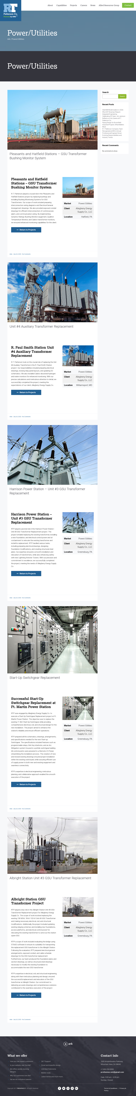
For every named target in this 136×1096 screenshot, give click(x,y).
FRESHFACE (21, 1088)
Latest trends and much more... (52, 1077)
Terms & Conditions (110, 1088)
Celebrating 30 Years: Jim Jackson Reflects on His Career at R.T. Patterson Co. (113, 118)
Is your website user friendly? (20, 1065)
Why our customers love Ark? (20, 1076)
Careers (83, 5)
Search (105, 92)
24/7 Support (46, 1061)
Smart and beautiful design (51, 1065)
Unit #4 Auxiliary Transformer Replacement (41, 326)
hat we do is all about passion (20, 1079)
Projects (73, 5)
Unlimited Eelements (48, 1069)
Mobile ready (45, 1073)
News (92, 5)
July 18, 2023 (17, 254)
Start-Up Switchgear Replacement (35, 678)
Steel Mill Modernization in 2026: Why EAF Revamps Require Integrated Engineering (113, 112)
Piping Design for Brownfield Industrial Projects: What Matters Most (113, 125)
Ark (8, 39)
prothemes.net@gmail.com (112, 1072)
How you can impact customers (21, 1061)
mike (11, 254)
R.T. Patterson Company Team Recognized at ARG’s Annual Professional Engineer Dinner (112, 131)
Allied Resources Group (109, 5)
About (50, 5)
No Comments (26, 254)
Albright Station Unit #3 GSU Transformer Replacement (50, 878)
